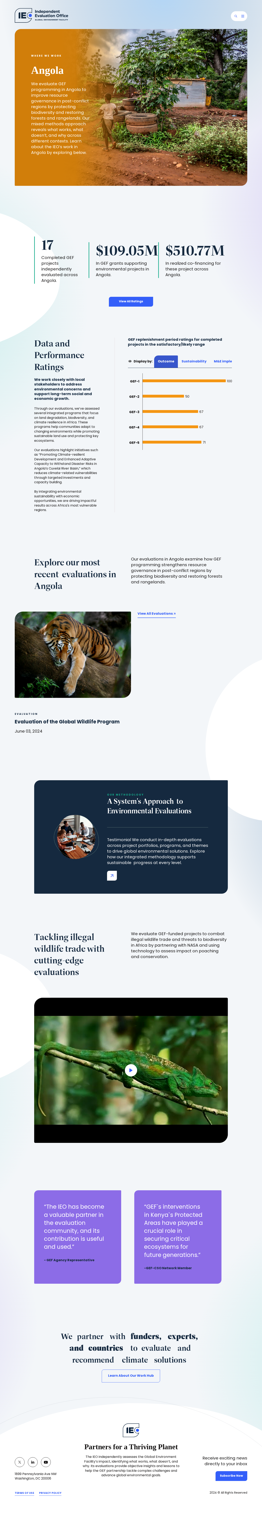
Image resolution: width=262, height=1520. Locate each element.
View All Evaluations (155, 613)
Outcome (166, 361)
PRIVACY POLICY (50, 1494)
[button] (236, 16)
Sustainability (194, 361)
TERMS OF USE (24, 1494)
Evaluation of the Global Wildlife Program (67, 722)
